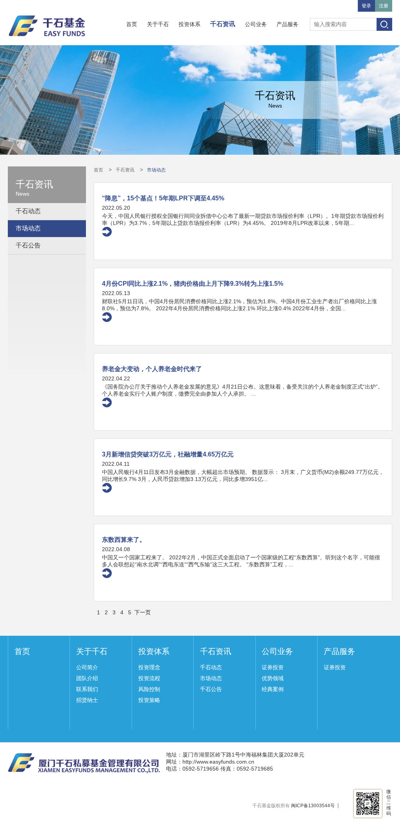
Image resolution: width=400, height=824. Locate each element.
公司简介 (87, 667)
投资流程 (149, 678)
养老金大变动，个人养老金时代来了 (152, 369)
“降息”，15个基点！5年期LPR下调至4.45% (163, 198)
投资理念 (149, 667)
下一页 (142, 612)
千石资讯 (222, 24)
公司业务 (256, 24)
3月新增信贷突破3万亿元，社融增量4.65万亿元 (168, 454)
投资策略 (149, 700)
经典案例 (273, 689)
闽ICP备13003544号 (313, 805)
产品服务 (287, 24)
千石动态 (28, 211)
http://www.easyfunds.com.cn (218, 762)
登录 (366, 6)
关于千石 (158, 24)
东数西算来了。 (124, 539)
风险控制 (149, 689)
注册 (383, 6)
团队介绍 (87, 678)
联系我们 (87, 689)
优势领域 (273, 678)
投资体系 (189, 24)
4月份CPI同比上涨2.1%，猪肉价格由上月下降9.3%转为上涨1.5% (192, 283)
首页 (131, 24)
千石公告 (28, 245)
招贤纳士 (87, 700)
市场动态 (28, 228)
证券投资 (273, 667)
